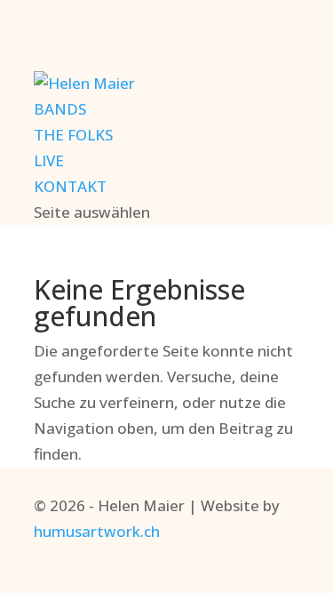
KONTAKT (70, 186)
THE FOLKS (73, 134)
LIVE (49, 160)
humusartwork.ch (97, 531)
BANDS (60, 109)
